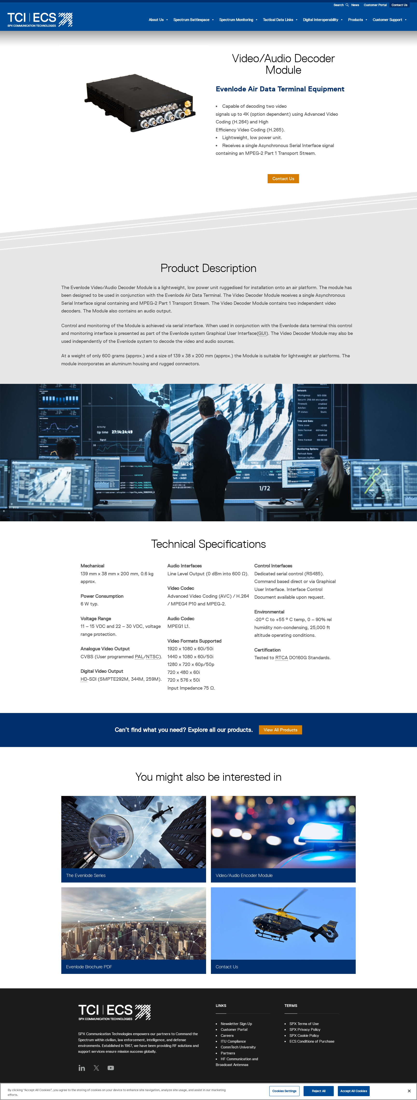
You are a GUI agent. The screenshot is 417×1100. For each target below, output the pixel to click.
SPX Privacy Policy (305, 1029)
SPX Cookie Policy (304, 1035)
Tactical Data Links (278, 20)
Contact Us (399, 5)
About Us (156, 20)
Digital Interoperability (320, 20)
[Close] (409, 1091)
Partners (228, 1053)
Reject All (319, 1091)
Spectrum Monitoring (236, 20)
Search (339, 5)
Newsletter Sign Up (236, 1024)
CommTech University (238, 1047)
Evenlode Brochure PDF (89, 966)
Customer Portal (375, 5)
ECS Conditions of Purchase (312, 1041)
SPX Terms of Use (304, 1024)
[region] (208, 1091)
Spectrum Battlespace (191, 20)
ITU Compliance (233, 1041)
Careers (227, 1035)
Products (355, 20)
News (355, 5)
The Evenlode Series (85, 875)
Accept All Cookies (354, 1091)
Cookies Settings (284, 1091)
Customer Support (387, 20)
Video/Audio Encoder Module (244, 875)
